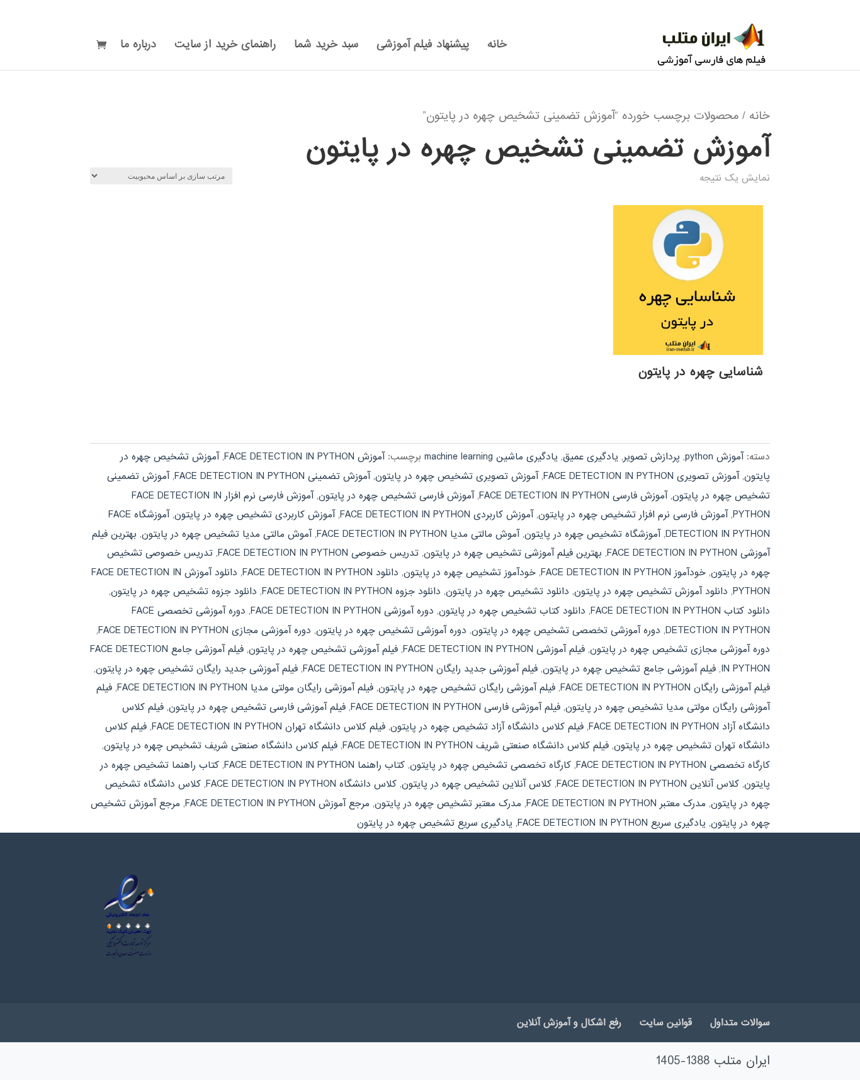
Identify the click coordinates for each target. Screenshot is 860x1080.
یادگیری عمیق (590, 456)
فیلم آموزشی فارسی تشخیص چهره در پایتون (257, 707)
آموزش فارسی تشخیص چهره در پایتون (396, 495)
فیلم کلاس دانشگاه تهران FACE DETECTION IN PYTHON (268, 726)
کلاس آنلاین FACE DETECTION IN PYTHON (648, 784)
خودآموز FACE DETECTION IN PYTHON (623, 572)
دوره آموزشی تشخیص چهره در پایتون (391, 630)
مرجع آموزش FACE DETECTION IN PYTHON (277, 803)
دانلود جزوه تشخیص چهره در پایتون (184, 591)
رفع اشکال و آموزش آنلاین (569, 1022)
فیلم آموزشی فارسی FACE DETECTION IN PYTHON (455, 707)
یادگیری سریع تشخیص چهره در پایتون (434, 823)
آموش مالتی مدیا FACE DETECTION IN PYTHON (418, 534)
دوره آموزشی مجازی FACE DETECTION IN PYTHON (204, 630)
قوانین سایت (666, 1022)
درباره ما (138, 46)
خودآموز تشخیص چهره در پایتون (470, 572)
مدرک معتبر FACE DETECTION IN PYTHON (616, 803)
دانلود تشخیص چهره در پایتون (507, 591)
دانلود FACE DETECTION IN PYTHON (320, 572)
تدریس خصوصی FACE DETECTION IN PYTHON (318, 553)
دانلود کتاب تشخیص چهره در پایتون (512, 611)
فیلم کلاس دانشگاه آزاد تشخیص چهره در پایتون (487, 726)
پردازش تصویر (651, 456)
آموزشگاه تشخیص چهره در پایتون (592, 534)
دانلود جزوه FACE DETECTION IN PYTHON (351, 591)
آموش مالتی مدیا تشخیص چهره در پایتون (227, 534)
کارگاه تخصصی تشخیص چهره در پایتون (490, 765)
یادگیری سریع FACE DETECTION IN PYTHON (612, 823)
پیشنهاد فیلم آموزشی (422, 46)
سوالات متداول (740, 1022)
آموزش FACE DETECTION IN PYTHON (304, 456)
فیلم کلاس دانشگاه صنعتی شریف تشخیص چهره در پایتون (220, 745)
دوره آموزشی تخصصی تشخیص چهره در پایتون (566, 630)
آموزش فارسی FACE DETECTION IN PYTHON (573, 495)
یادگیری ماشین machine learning (491, 456)
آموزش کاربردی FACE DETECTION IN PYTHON (436, 514)
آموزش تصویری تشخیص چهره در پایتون (456, 476)
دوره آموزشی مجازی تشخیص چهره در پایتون (680, 649)
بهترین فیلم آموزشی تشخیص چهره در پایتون (513, 553)
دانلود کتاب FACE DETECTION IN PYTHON (680, 611)
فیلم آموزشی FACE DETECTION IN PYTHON (494, 649)
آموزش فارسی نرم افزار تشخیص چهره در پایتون (633, 514)
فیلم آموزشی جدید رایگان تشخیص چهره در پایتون (197, 669)
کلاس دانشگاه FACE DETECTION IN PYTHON (301, 784)
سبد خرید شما (326, 46)
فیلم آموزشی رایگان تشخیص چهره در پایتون (466, 687)
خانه (497, 46)
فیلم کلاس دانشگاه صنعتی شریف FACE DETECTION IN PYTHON (475, 745)
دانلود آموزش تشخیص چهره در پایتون (651, 591)
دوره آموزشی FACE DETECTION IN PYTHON (342, 611)
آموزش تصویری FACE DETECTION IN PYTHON (641, 476)
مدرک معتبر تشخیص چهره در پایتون (448, 803)
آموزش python (714, 456)
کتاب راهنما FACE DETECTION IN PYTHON (314, 765)
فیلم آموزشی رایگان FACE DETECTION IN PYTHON (665, 687)
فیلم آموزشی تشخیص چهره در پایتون (323, 649)
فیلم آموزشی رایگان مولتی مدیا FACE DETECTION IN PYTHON (245, 687)
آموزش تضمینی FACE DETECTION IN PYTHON (272, 476)
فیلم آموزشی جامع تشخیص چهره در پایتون (629, 669)
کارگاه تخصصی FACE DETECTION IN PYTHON (673, 765)
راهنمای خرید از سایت (225, 46)
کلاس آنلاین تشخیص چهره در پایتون (477, 784)
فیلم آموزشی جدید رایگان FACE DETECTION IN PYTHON (420, 669)
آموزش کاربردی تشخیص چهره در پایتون (254, 514)
